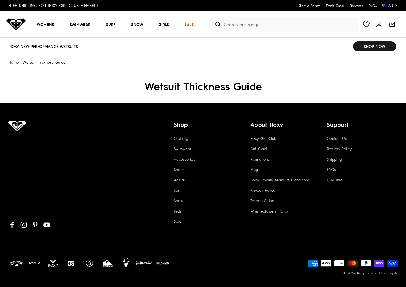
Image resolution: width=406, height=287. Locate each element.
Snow (137, 24)
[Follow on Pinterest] (35, 225)
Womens (45, 24)
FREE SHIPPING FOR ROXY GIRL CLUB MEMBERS (53, 5)
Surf (111, 24)
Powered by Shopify (382, 273)
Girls (164, 24)
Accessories (184, 159)
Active (179, 179)
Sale (189, 24)
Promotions (260, 159)
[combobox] (290, 24)
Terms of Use (262, 200)
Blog (254, 169)
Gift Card (258, 148)
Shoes (179, 169)
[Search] (216, 24)
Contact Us (337, 138)
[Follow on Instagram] (23, 225)
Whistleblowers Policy (269, 210)
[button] (47, 24)
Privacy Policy (262, 189)
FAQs (331, 169)
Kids (177, 210)
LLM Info (334, 179)
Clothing (181, 138)
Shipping (334, 159)
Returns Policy (339, 148)
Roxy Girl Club (263, 138)
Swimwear (80, 24)
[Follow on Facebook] (12, 225)
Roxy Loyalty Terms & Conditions (280, 179)
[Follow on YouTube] (47, 225)
